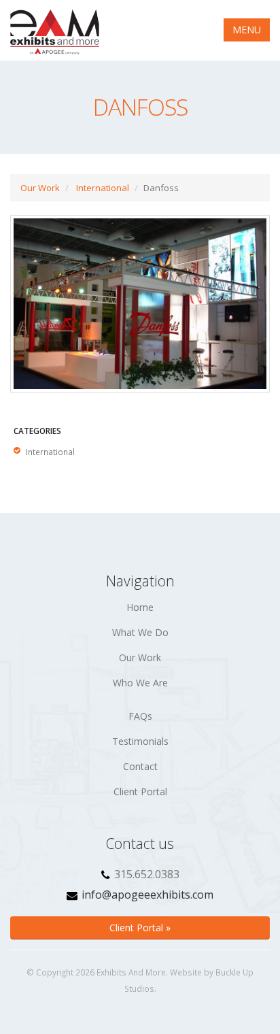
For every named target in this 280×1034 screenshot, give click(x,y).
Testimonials (140, 741)
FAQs (140, 716)
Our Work (40, 188)
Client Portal (140, 791)
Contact (140, 766)
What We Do (140, 632)
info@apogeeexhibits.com (147, 894)
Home (140, 607)
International (102, 188)
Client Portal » (140, 927)
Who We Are (140, 682)
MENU (246, 29)
